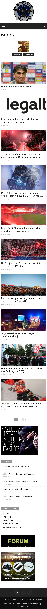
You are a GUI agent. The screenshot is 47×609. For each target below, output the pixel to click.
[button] (44, 26)
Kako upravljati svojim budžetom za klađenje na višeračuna (19, 120)
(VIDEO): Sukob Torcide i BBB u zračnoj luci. (18, 497)
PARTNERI (39, 600)
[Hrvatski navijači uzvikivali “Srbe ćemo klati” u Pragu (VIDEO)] (23, 355)
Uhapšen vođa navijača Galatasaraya (16, 489)
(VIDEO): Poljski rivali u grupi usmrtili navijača (18, 474)
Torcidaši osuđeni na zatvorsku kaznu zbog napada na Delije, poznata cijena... (21, 155)
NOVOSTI (6, 513)
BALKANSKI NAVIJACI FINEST (13, 527)
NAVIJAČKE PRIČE (9, 520)
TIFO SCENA (7, 517)
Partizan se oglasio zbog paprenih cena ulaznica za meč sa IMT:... (22, 300)
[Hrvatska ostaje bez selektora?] (23, 73)
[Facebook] (17, 592)
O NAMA (7, 600)
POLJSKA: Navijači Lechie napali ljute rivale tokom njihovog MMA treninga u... (22, 194)
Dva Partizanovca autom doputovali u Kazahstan (20, 481)
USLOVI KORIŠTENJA (19, 600)
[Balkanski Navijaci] (23, 11)
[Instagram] (23, 592)
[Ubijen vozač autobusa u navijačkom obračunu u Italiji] (23, 320)
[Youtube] (29, 592)
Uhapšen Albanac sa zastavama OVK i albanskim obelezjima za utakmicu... (21, 405)
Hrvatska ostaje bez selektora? (17, 86)
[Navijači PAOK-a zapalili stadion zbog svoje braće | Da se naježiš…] (23, 214)
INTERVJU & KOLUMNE (11, 524)
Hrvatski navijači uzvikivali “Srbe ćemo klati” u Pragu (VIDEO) (21, 370)
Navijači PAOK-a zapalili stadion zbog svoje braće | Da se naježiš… (21, 229)
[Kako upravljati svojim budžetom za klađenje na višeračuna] (23, 105)
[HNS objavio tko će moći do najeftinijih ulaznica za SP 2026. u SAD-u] (23, 249)
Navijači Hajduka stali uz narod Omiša (16, 466)
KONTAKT (30, 600)
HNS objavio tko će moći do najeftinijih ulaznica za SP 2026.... (21, 264)
